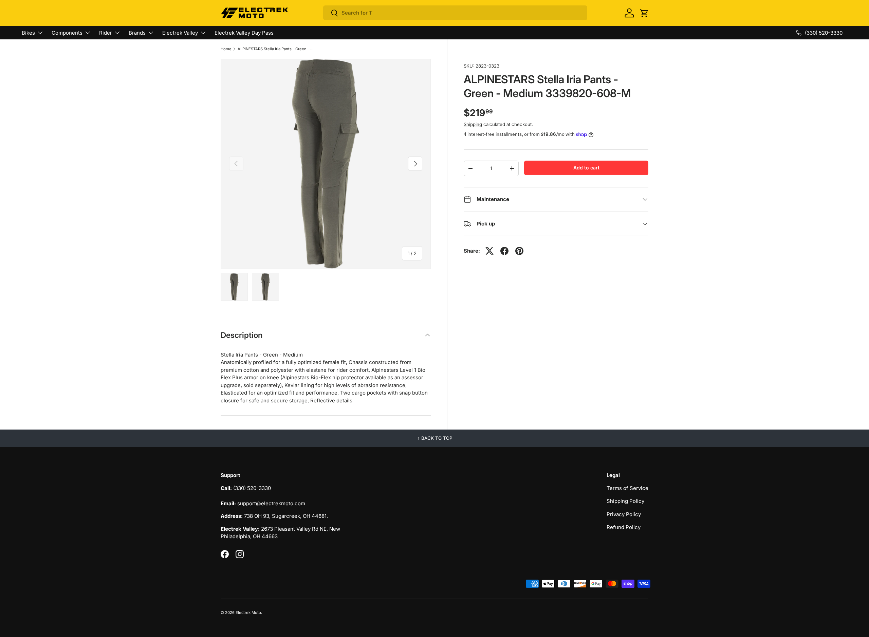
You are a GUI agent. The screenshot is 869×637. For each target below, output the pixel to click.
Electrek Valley (180, 33)
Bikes (28, 33)
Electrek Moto (248, 612)
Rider (105, 33)
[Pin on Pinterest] (519, 250)
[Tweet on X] (489, 250)
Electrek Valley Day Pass (244, 33)
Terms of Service (627, 488)
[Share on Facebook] (504, 250)
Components (67, 33)
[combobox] (455, 12)
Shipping (473, 124)
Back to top (436, 438)
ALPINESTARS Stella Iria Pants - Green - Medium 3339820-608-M (276, 49)
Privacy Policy (624, 514)
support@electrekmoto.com (271, 503)
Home (226, 49)
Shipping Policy (625, 501)
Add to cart (586, 167)
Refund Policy (624, 527)
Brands (137, 33)
